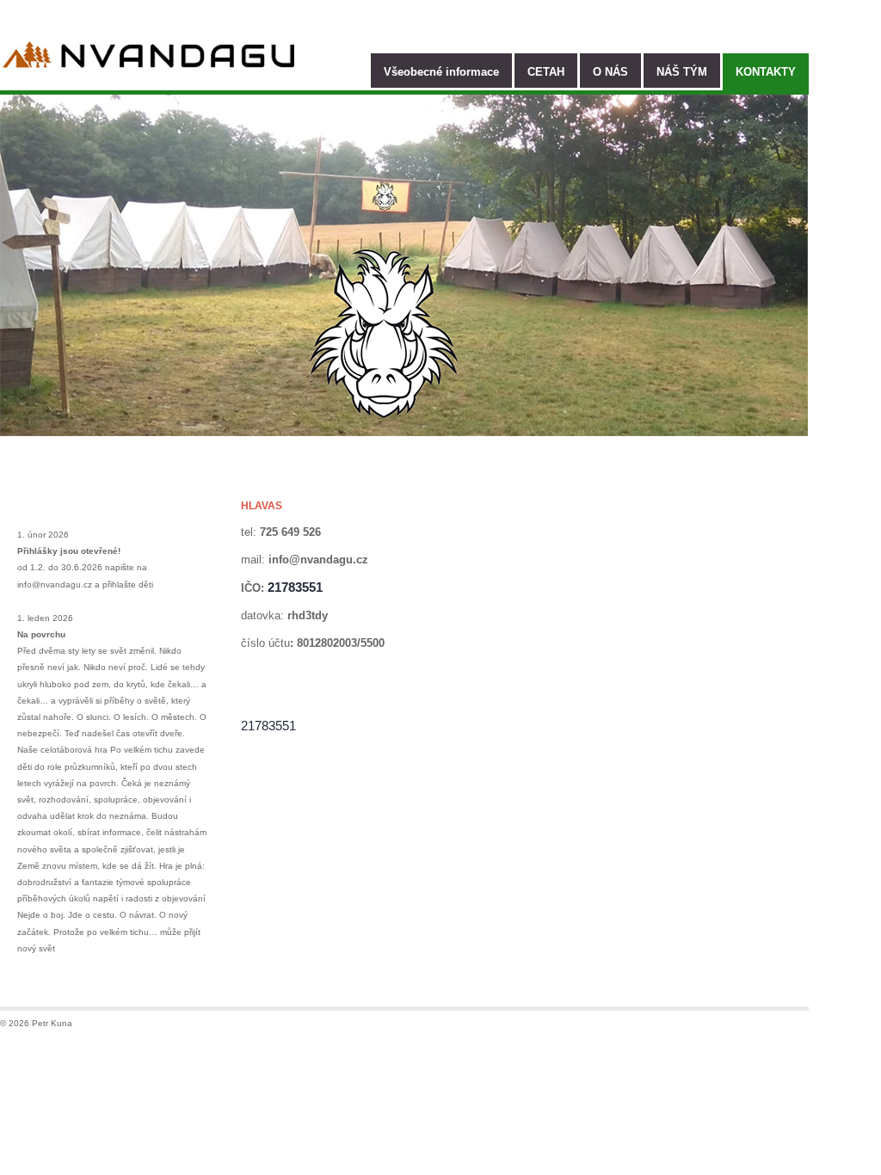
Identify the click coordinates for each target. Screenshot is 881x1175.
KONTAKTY (766, 71)
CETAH (545, 71)
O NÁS (610, 71)
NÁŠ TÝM (681, 71)
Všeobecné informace (441, 71)
